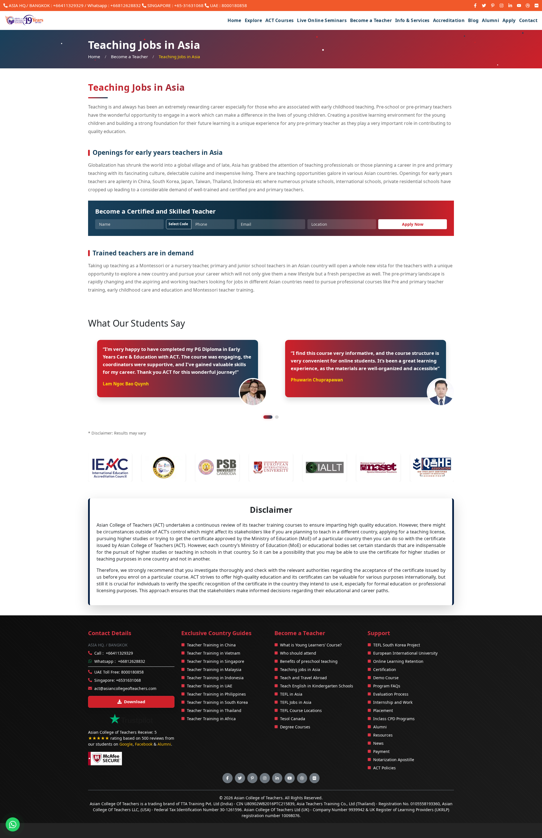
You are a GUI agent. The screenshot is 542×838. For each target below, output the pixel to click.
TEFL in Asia (291, 694)
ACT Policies (384, 767)
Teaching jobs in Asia (300, 669)
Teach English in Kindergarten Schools (316, 686)
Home (234, 20)
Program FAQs (386, 686)
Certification (384, 669)
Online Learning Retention (398, 661)
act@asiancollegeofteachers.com (125, 688)
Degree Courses (295, 727)
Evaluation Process (390, 694)
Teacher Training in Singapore (215, 661)
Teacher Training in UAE (209, 686)
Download (134, 701)
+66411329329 (68, 5)
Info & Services (412, 20)
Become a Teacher (371, 20)
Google (126, 744)
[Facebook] (475, 5)
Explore (253, 20)
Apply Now (412, 224)
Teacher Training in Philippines (216, 694)
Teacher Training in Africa (211, 718)
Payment (381, 751)
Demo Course (386, 677)
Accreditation (449, 20)
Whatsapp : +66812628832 (114, 5)
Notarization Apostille (393, 759)
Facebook (143, 744)
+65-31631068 (189, 5)
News (378, 743)
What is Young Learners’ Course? (311, 645)
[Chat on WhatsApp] (13, 824)
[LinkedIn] (510, 5)
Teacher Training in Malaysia (214, 669)
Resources (383, 735)
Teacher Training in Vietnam (213, 653)
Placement (383, 710)
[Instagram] (501, 5)
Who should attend (298, 653)
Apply (509, 20)
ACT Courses (279, 20)
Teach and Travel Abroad (303, 677)
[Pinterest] (493, 5)
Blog (473, 20)
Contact (528, 20)
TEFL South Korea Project (396, 645)
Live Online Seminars (321, 20)
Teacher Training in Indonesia (215, 677)
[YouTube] (519, 5)
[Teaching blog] (528, 5)
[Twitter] (484, 5)
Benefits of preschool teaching (309, 661)
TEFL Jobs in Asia (295, 702)
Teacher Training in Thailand (214, 710)
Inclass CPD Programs (394, 718)
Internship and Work (392, 702)
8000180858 (234, 5)
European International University (405, 653)
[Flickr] (536, 5)
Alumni (490, 20)
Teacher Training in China (211, 645)
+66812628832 (131, 661)
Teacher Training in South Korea (217, 702)
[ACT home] (24, 20)
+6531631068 (128, 680)
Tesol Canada (292, 718)
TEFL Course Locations (301, 710)
